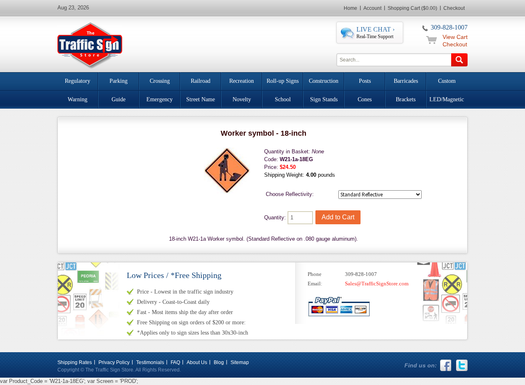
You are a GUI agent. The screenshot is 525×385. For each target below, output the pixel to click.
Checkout (454, 8)
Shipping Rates (74, 362)
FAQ (175, 362)
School (283, 99)
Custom (447, 81)
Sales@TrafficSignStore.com (377, 283)
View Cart (455, 37)
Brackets (405, 99)
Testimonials (150, 362)
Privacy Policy (114, 362)
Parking (119, 81)
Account (372, 8)
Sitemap (240, 362)
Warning (77, 99)
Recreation (241, 81)
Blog (219, 362)
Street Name (200, 99)
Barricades (406, 81)
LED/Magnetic (446, 99)
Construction (323, 81)
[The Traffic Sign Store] (89, 44)
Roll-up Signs (283, 81)
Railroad (200, 81)
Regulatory (77, 81)
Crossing (160, 81)
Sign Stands (324, 99)
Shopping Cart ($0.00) (412, 8)
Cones (365, 99)
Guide (119, 99)
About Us (197, 362)
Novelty (242, 99)
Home (350, 8)
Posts (365, 81)
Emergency (159, 99)
